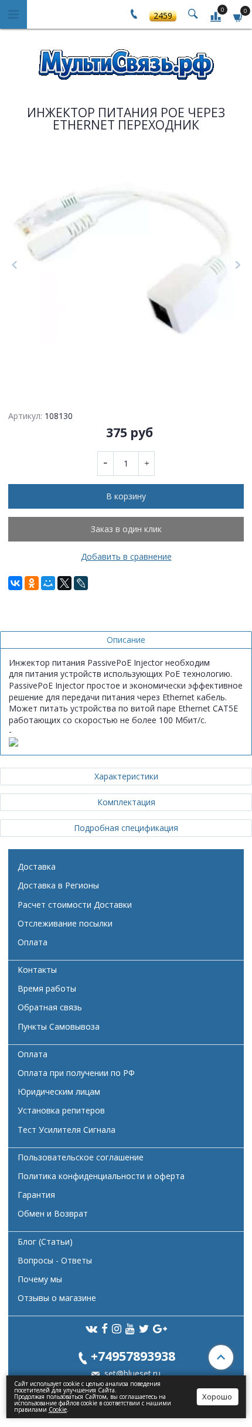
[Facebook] (104, 1328)
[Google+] (160, 1328)
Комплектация (126, 802)
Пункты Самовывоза (59, 1026)
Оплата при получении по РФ (76, 1072)
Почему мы (40, 1279)
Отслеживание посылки (65, 923)
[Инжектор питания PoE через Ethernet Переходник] (126, 265)
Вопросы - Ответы (55, 1260)
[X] (64, 583)
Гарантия (36, 1194)
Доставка (37, 866)
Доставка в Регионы (58, 885)
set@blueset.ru (131, 1373)
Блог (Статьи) (45, 1241)
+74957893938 (133, 1355)
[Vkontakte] (91, 1328)
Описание (126, 639)
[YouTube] (130, 1328)
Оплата (32, 942)
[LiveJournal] (81, 583)
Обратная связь (50, 1007)
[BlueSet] (126, 61)
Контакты (37, 969)
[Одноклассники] (32, 583)
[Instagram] (116, 1328)
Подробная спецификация (126, 827)
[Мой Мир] (48, 583)
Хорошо (217, 1396)
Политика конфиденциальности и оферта (101, 1175)
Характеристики (126, 776)
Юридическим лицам (59, 1091)
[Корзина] (238, 16)
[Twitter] (144, 1328)
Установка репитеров (61, 1110)
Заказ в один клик (126, 528)
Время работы (47, 988)
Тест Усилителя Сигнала (66, 1129)
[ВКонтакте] (15, 583)
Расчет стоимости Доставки (75, 904)
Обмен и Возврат (53, 1213)
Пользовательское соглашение (81, 1157)
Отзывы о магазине (57, 1297)
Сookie (58, 1409)
